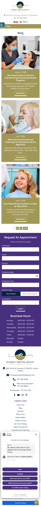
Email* (4, 255)
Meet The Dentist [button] (20, 427)
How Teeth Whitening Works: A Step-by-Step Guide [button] (20, 205)
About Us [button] (20, 405)
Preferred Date (8, 272)
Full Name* (6, 246)
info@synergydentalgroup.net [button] (22, 375)
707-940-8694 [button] (22, 386)
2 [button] (17, 228)
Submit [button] (20, 309)
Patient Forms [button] (20, 420)
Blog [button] (20, 408)
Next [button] (25, 228)
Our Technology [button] (20, 424)
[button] (2, 24)
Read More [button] (20, 93)
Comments (6, 299)
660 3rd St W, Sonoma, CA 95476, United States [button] (21, 15)
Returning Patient (30, 294)
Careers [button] (20, 411)
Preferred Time (8, 281)
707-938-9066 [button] (22, 18)
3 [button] (20, 228)
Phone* (5, 263)
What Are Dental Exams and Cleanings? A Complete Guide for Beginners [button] (20, 142)
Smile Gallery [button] (20, 417)
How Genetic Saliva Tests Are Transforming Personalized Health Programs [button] (20, 78)
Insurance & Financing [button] (20, 430)
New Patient (11, 294)
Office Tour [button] (20, 414)
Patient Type (7, 290)
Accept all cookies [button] (20, 503)
